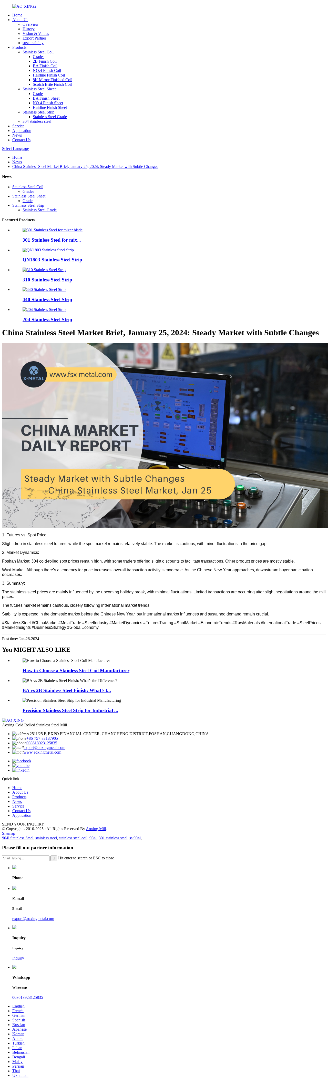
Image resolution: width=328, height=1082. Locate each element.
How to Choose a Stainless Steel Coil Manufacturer (76, 670)
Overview (31, 24)
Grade (38, 93)
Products (19, 47)
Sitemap (8, 833)
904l (93, 838)
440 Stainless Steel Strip (47, 299)
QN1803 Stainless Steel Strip (52, 259)
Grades (38, 56)
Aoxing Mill (96, 829)
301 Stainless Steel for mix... (52, 240)
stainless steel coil (73, 838)
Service (18, 126)
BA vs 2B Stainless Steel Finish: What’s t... (67, 690)
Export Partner (34, 38)
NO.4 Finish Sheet (48, 103)
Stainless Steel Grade (50, 117)
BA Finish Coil (45, 66)
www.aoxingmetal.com (42, 752)
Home (17, 15)
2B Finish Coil (45, 61)
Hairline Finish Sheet (50, 107)
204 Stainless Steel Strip (47, 319)
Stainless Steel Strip (38, 112)
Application (21, 130)
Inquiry (18, 958)
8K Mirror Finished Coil (52, 80)
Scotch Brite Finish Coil (52, 84)
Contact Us (21, 140)
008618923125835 (41, 743)
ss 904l (135, 838)
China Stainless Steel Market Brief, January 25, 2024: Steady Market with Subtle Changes (85, 166)
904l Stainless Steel (17, 838)
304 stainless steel (37, 121)
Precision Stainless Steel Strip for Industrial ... (70, 710)
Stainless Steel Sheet (39, 89)
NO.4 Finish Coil (47, 70)
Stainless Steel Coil (38, 52)
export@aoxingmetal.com (44, 747)
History (29, 29)
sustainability (33, 43)
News (17, 135)
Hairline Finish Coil (49, 75)
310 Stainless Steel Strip (47, 279)
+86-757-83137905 (42, 738)
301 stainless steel (113, 838)
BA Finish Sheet (46, 98)
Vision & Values (36, 33)
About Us (20, 19)
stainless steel (46, 838)
